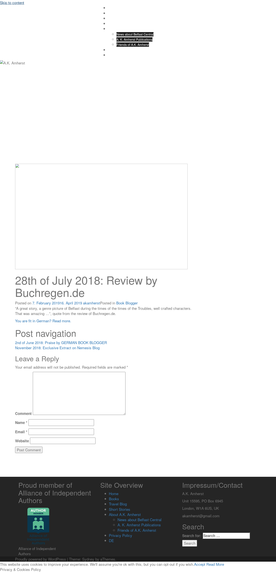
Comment (23, 413)
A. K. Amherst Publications (134, 39)
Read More (215, 564)
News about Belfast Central (135, 34)
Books (112, 13)
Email (21, 431)
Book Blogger (127, 302)
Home (112, 8)
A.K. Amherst (35, 13)
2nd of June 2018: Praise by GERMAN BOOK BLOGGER (61, 342)
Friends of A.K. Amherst (132, 44)
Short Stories (116, 24)
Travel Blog (115, 18)
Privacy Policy (117, 50)
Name (21, 422)
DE (110, 55)
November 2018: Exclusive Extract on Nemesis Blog (57, 347)
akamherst (91, 302)
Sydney (88, 559)
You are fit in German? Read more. (43, 320)
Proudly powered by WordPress (40, 559)
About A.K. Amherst (121, 29)
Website (22, 440)
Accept (199, 564)
